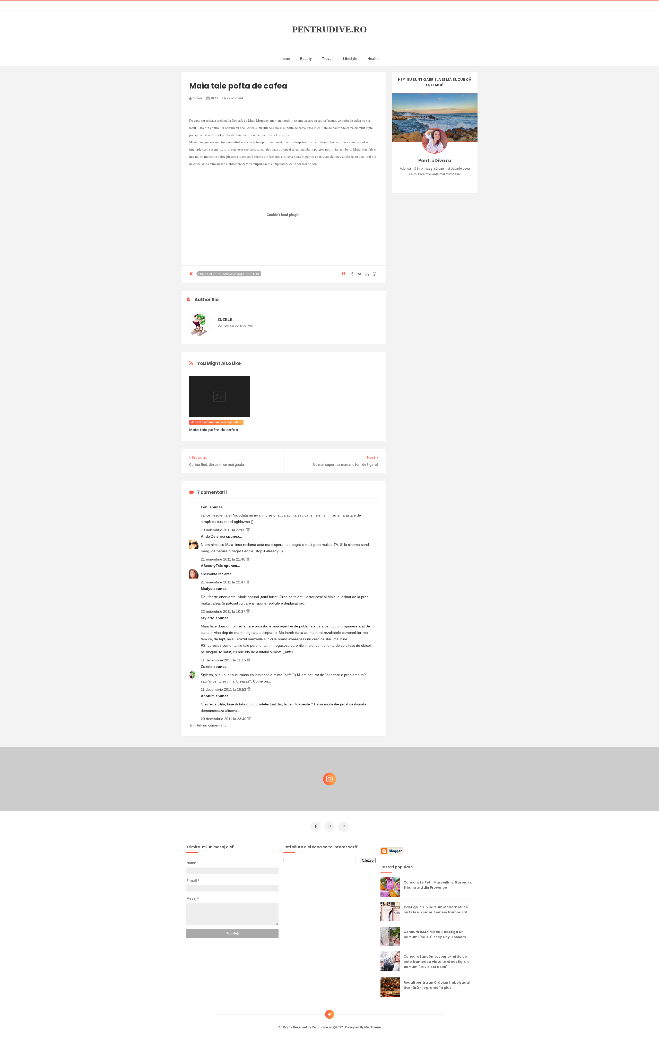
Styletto (208, 618)
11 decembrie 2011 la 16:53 (224, 689)
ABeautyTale (212, 566)
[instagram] (329, 826)
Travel (327, 59)
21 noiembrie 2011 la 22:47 (223, 582)
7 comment (234, 98)
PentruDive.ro (329, 29)
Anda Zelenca (213, 536)
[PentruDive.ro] (442, 182)
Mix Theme (372, 1027)
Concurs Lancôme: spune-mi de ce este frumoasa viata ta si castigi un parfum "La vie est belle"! (436, 961)
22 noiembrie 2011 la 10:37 (223, 611)
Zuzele (207, 666)
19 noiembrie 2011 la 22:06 (223, 530)
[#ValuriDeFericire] (434, 182)
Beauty (306, 59)
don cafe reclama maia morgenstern (229, 273)
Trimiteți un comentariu (208, 725)
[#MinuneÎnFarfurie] (427, 182)
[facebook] (315, 826)
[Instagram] (420, 182)
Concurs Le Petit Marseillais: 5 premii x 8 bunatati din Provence (438, 885)
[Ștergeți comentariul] (248, 530)
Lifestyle (350, 59)
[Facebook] (449, 182)
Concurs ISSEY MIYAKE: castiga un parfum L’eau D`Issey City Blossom (435, 934)
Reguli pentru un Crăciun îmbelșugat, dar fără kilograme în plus (437, 985)
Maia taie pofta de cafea (213, 429)
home (285, 59)
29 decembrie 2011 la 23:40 (224, 719)
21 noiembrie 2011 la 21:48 (223, 559)
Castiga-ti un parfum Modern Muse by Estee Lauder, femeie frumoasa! (436, 910)
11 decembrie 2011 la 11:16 (224, 660)
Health (373, 59)
